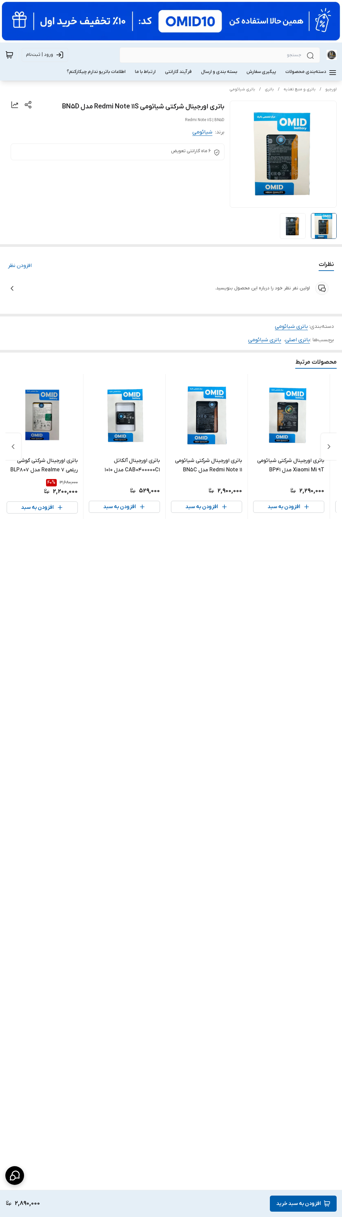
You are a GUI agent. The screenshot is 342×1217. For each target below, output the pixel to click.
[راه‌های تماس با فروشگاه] (14, 1175)
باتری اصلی (297, 340)
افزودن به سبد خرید (298, 1203)
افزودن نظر (20, 265)
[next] (13, 446)
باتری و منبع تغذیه (300, 89)
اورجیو (331, 89)
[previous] (329, 446)
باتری (269, 89)
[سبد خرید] (9, 55)
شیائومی (202, 132)
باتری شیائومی (242, 89)
